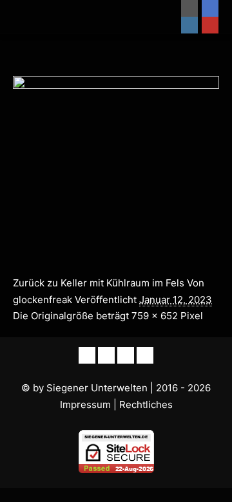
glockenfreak (42, 299)
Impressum (85, 404)
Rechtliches (146, 404)
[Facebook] (210, 8)
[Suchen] (158, 8)
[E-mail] (189, 8)
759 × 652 (154, 316)
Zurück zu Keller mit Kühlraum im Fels (98, 283)
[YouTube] (210, 25)
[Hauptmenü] (158, 25)
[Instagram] (189, 25)
